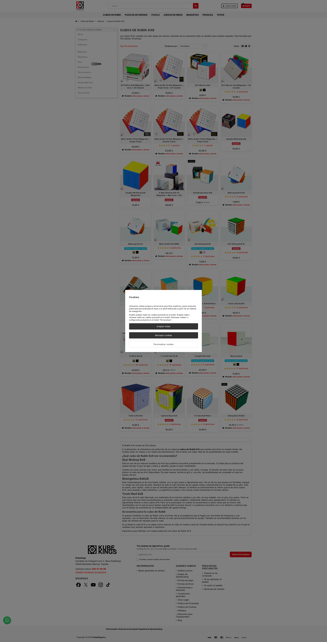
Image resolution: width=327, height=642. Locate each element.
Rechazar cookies (163, 335)
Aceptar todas (163, 326)
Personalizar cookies (164, 344)
